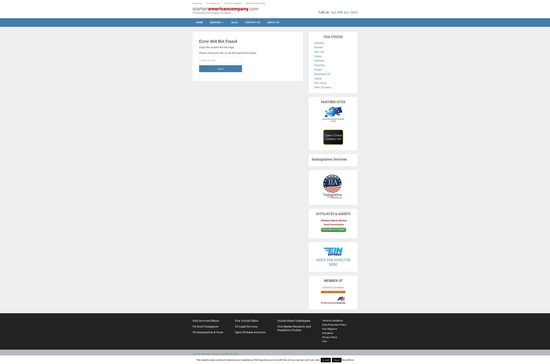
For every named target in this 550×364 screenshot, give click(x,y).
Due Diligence (213, 3)
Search (220, 69)
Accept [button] (325, 360)
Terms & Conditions (232, 3)
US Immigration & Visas (207, 332)
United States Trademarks (293, 320)
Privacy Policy (329, 337)
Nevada (318, 47)
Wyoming (319, 65)
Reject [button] (337, 360)
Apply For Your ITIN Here (333, 262)
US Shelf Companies (205, 326)
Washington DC (322, 74)
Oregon (318, 69)
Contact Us (252, 22)
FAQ (324, 341)
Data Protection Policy (255, 3)
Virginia (318, 78)
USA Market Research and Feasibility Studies (294, 328)
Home (199, 22)
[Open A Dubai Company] (333, 137)
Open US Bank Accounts (250, 332)
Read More (348, 360)
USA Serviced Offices (205, 320)
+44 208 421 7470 (344, 12)
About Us (273, 22)
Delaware (319, 43)
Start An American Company (206, 354)
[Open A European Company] (333, 114)
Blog (234, 22)
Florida (317, 56)
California (319, 60)
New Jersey (320, 83)
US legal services (246, 326)
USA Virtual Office (246, 320)
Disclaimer (197, 3)
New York (319, 51)
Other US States (322, 87)
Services (215, 22)
